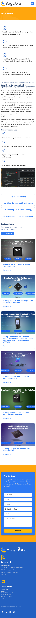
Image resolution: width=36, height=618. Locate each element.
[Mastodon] (14, 612)
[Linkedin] (10, 612)
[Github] (2, 612)
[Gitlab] (6, 612)
